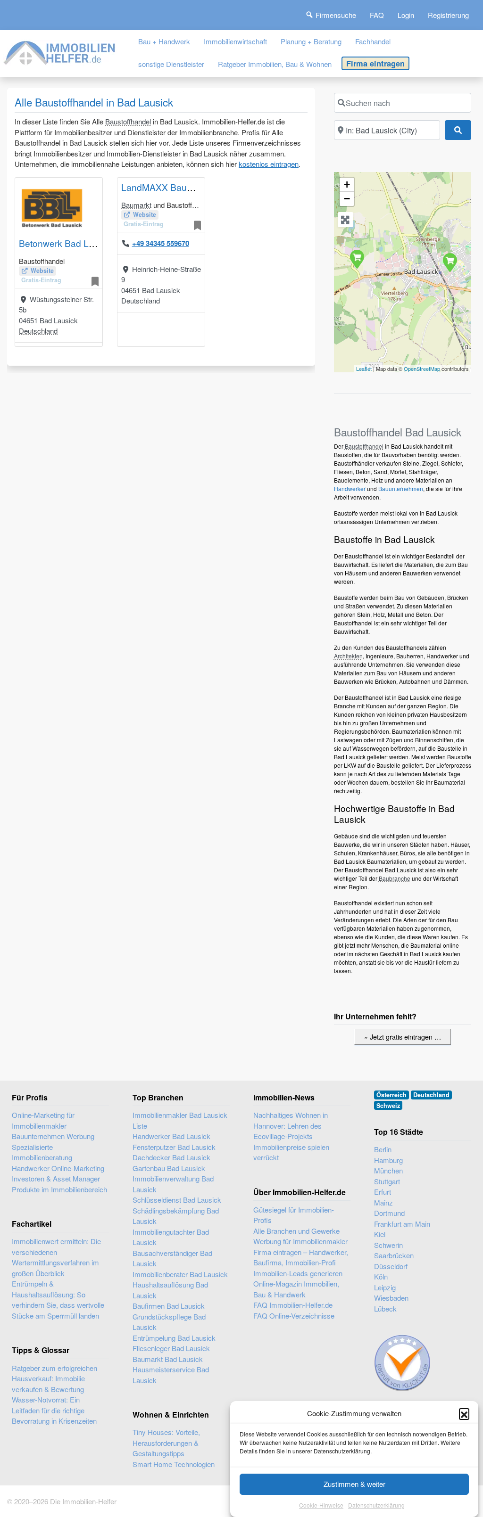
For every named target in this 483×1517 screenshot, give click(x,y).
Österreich (391, 1095)
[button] (464, 1413)
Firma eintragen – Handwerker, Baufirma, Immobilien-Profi (300, 1257)
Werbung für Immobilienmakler (300, 1241)
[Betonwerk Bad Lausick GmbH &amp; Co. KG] (356, 259)
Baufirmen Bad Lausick (169, 1306)
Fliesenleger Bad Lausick (171, 1348)
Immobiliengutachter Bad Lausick (171, 1237)
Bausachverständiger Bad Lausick (172, 1258)
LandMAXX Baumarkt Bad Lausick (191, 186)
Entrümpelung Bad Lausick (174, 1338)
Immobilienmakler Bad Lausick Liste (180, 1120)
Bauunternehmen (400, 488)
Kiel (379, 1234)
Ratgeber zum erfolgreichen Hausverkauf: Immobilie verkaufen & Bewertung (54, 1378)
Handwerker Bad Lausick (171, 1136)
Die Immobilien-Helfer (83, 1501)
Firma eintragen (375, 63)
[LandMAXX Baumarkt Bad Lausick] (449, 262)
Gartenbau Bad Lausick (169, 1168)
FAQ (377, 15)
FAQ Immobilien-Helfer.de (293, 1305)
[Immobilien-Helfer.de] (60, 51)
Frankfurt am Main (402, 1224)
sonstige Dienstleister (171, 64)
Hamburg (388, 1160)
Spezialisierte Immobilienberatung (42, 1152)
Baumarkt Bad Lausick (168, 1359)
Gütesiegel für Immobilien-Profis (293, 1215)
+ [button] (347, 184)
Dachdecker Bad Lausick (171, 1157)
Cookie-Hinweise (321, 1505)
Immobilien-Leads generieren (297, 1273)
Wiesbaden (391, 1298)
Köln (381, 1276)
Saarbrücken (394, 1255)
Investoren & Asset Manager (56, 1178)
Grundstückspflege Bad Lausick (169, 1322)
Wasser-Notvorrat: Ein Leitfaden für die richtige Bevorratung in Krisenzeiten (54, 1410)
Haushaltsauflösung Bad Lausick (170, 1289)
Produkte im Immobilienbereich (59, 1189)
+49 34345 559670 (160, 243)
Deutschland (38, 331)
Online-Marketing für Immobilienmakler (43, 1120)
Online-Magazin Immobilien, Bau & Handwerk (296, 1289)
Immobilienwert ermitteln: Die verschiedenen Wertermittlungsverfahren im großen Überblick (56, 1257)
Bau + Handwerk (164, 41)
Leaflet (364, 368)
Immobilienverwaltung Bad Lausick (173, 1183)
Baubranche (394, 878)
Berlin (382, 1149)
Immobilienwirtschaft (235, 41)
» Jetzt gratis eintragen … (402, 1036)
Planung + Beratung (311, 41)
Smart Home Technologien (174, 1464)
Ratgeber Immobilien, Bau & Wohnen (275, 64)
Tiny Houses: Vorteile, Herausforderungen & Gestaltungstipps (166, 1442)
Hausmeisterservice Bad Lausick (171, 1374)
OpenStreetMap (422, 368)
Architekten (348, 656)
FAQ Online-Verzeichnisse (293, 1315)
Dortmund (389, 1213)
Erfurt (382, 1192)
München (388, 1170)
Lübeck (385, 1308)
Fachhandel (373, 41)
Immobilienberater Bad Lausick (180, 1274)
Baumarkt (136, 205)
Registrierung (448, 15)
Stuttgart (387, 1181)
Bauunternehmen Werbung (53, 1136)
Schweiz (388, 1105)
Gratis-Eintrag (41, 280)
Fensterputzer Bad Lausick (174, 1147)
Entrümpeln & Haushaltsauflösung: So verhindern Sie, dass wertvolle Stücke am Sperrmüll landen (58, 1299)
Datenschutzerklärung (376, 1505)
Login (406, 15)
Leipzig (385, 1287)
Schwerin (388, 1245)
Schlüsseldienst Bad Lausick (177, 1200)
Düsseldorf (391, 1266)
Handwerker (350, 488)
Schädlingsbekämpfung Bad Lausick (176, 1215)
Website (42, 270)
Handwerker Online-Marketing (58, 1168)
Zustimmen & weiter (354, 1484)
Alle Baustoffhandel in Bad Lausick (94, 101)
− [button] (347, 199)
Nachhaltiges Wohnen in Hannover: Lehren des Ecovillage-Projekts (290, 1125)
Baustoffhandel (128, 121)
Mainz (383, 1202)
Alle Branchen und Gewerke (296, 1231)
